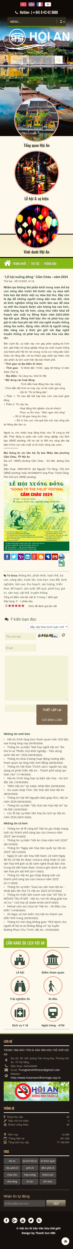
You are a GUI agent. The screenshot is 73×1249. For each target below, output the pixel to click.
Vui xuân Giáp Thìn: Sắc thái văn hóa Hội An (35, 790)
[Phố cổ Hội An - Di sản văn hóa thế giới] (36, 39)
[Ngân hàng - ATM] (53, 1015)
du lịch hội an (30, 1160)
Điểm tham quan (53, 972)
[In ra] (61, 556)
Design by (38, 1233)
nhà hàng (12, 1181)
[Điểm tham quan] (53, 962)
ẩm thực (47, 1181)
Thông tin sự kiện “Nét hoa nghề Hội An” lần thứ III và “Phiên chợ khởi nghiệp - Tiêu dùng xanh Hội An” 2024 (34, 751)
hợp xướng (30, 1174)
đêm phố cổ (47, 1167)
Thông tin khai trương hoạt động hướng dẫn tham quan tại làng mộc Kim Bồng (34, 760)
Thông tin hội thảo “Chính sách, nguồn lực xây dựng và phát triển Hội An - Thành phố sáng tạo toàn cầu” (35, 770)
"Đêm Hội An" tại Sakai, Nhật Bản (28, 786)
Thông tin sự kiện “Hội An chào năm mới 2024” (37, 840)
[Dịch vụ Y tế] (20, 1015)
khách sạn (47, 1174)
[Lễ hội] (20, 962)
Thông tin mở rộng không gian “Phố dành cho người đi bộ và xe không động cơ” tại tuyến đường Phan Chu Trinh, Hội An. (35, 926)
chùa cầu (12, 1174)
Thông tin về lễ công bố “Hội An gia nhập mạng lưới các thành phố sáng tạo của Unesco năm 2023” (36, 832)
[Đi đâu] (53, 989)
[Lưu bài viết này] (61, 563)
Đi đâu (53, 999)
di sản (30, 1181)
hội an (12, 1160)
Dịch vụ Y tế (20, 1025)
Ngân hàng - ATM (52, 1025)
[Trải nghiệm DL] (20, 989)
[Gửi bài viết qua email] (54, 556)
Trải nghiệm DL (20, 999)
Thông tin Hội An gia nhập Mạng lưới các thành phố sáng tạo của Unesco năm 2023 (32, 877)
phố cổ (29, 1167)
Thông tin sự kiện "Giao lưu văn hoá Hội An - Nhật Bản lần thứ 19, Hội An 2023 (34, 889)
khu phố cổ (12, 1167)
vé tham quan (47, 1160)
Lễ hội (20, 972)
